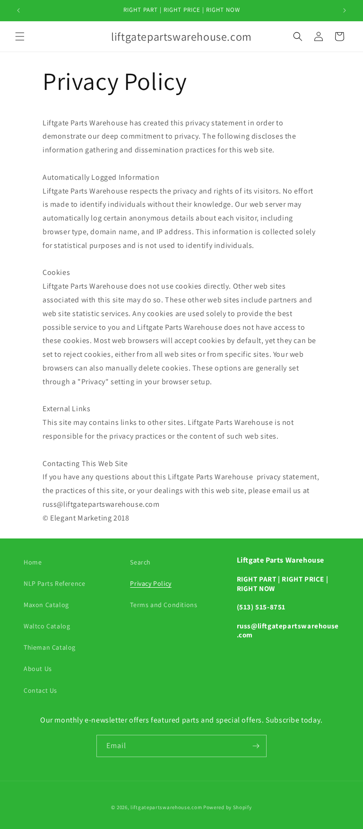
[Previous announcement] (18, 10)
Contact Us (40, 690)
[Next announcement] (344, 10)
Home (33, 562)
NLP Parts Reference (54, 583)
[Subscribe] (255, 746)
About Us (38, 668)
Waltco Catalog (47, 626)
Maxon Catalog (46, 604)
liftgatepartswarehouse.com (166, 807)
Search (140, 562)
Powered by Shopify (227, 807)
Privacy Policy (150, 583)
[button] (19, 36)
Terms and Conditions (163, 604)
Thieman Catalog (50, 647)
